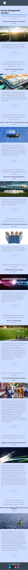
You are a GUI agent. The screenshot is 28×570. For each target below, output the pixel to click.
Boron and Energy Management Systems (14, 378)
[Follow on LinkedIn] (10, 567)
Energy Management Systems (19, 16)
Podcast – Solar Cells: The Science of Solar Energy (14, 122)
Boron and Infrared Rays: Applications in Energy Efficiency (14, 508)
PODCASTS (10, 66)
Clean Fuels (8, 500)
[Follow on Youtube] (15, 567)
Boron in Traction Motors (14, 320)
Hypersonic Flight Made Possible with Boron (14, 442)
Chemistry (20, 219)
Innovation (19, 437)
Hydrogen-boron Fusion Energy (14, 270)
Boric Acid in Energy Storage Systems (14, 177)
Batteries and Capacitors (11, 219)
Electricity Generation (8, 502)
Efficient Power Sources (18, 62)
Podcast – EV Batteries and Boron (14, 69)
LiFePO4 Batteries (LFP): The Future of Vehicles (14, 224)
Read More (14, 52)
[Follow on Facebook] (18, 567)
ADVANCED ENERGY (6, 16)
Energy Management (6, 64)
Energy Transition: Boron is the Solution (14, 21)
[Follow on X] (12, 567)
